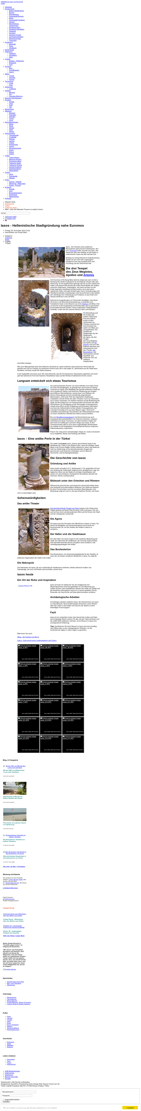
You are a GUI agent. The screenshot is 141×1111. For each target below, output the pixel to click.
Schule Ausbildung (13, 1028)
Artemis (88, 275)
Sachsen (12, 33)
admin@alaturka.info (12, 883)
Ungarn (7, 59)
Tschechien (9, 81)
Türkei (7, 156)
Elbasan (12, 113)
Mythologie (10, 1042)
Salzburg (12, 53)
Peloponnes (13, 144)
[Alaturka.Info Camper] (9, 969)
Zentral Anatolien (15, 167)
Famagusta (13, 176)
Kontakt (8, 1079)
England (8, 187)
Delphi (11, 154)
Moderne (10, 1047)
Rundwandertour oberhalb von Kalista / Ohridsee (14, 840)
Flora (8, 1061)
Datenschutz (9, 1073)
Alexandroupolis (15, 148)
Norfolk (11, 189)
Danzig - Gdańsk (15, 182)
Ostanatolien (13, 170)
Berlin (11, 18)
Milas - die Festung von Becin (28, 637)
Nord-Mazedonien (11, 122)
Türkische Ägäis (15, 163)
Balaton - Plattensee (16, 61)
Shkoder (12, 117)
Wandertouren (11, 997)
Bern (11, 68)
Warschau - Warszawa (17, 183)
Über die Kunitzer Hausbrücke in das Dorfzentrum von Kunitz (14, 857)
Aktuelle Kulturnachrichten (15, 982)
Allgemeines (11, 985)
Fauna (9, 1063)
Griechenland (10, 133)
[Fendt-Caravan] (8, 899)
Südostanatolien (15, 169)
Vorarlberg (13, 55)
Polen (7, 180)
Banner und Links (11, 1077)
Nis (10, 94)
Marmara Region (15, 159)
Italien (7, 74)
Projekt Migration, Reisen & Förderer (19, 1002)
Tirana (11, 118)
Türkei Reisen (14, 157)
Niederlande (9, 50)
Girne (11, 174)
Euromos (73, 251)
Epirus (11, 152)
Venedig (12, 78)
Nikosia (12, 178)
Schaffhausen (14, 70)
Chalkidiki (12, 137)
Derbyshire (13, 195)
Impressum (9, 1075)
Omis (11, 104)
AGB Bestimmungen (12, 1071)
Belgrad (12, 92)
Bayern (11, 13)
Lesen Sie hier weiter (16, 879)
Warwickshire (14, 197)
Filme (9, 1021)
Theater (9, 1020)
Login (3, 3)
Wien (11, 57)
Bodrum (85, 304)
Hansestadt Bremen (16, 16)
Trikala (11, 143)
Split (10, 105)
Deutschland (9, 9)
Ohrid (11, 126)
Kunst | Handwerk (13, 1025)
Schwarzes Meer (15, 161)
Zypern (7, 172)
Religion (9, 1026)
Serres (11, 146)
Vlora (11, 120)
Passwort (5, 1096)
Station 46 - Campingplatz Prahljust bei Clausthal (12, 932)
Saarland (12, 31)
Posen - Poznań (15, 185)
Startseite (8, 7)
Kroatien (8, 100)
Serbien (8, 91)
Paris (11, 46)
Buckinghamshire (15, 193)
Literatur (9, 1018)
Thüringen (13, 40)
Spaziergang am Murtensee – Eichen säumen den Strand (13, 797)
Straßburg (12, 48)
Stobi (11, 130)
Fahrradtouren (12, 999)
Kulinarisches (11, 1064)
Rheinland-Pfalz (15, 39)
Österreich (8, 52)
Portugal (8, 198)
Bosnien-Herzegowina (13, 98)
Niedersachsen (14, 27)
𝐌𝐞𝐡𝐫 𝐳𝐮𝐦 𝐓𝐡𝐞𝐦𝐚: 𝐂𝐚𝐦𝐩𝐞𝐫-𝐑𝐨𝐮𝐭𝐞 (14, 936)
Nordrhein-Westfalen (16, 29)
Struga (11, 131)
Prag (11, 85)
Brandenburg (14, 14)
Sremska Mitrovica (16, 96)
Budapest (12, 63)
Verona (11, 79)
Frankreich (9, 42)
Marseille (12, 44)
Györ (11, 65)
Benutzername (7, 1092)
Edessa (12, 139)
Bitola (11, 124)
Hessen (12, 22)
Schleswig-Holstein (16, 37)
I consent (130, 1107)
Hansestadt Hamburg (17, 20)
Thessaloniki (13, 135)
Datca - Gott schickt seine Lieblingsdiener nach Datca (36, 640)
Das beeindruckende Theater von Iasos (64, 508)
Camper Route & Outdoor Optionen (18, 1004)
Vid (10, 107)
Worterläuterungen (13, 1029)
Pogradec (12, 115)
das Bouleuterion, (89, 351)
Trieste (11, 76)
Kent (10, 191)
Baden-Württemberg (16, 11)
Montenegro (9, 109)
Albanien (8, 111)
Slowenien (9, 87)
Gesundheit (11, 1059)
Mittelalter (10, 1045)
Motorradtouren (12, 1001)
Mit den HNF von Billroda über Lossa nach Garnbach (13, 771)
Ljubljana (12, 89)
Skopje (11, 128)
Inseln (11, 150)
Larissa (11, 141)
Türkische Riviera (15, 165)
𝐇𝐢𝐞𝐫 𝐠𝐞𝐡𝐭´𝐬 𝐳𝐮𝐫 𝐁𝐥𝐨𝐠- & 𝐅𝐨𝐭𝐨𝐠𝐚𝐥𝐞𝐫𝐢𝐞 (14, 866)
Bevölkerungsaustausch (65, 417)
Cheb (11, 83)
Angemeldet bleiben (12, 1099)
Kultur (9, 1016)
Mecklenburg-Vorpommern (14, 25)
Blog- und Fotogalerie (14, 983)
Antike (9, 1044)
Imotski (11, 102)
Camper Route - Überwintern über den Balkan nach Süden (13, 920)
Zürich (11, 72)
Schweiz (8, 66)
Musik (9, 1023)
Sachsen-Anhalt (15, 35)
